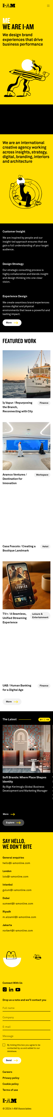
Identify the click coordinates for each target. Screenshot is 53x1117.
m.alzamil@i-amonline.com (19, 917)
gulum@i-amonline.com (17, 890)
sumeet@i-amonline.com (18, 903)
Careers (7, 1072)
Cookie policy (11, 1084)
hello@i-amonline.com (16, 863)
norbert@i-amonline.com (18, 930)
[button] (48, 6)
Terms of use (10, 1090)
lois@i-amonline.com (15, 876)
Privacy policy (11, 1078)
